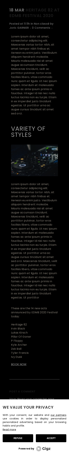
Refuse (18, 438)
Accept (51, 438)
